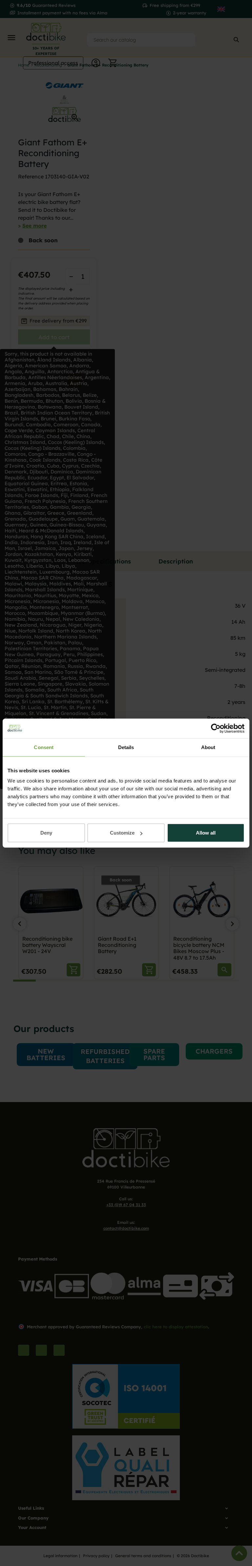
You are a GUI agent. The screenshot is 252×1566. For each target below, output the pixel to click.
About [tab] (208, 747)
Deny (46, 833)
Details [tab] (126, 747)
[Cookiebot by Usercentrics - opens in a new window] (215, 728)
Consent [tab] (43, 747)
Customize (122, 833)
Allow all (206, 833)
